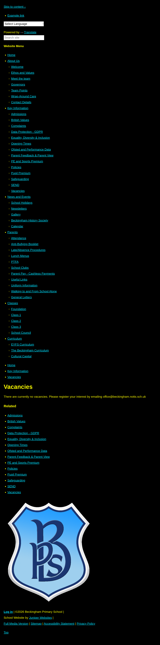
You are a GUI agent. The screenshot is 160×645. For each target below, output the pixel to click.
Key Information (17, 371)
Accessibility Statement (59, 623)
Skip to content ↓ (15, 6)
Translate (30, 32)
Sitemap (36, 623)
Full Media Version (16, 623)
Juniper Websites (40, 617)
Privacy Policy (86, 623)
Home (11, 365)
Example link (15, 15)
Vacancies (14, 377)
